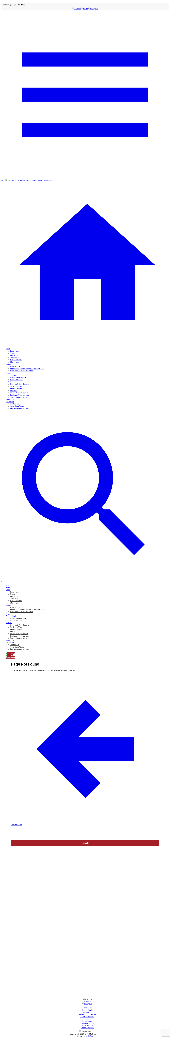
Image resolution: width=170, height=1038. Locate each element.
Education (14, 355)
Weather (13, 390)
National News (16, 360)
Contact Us (10, 401)
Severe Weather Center (19, 397)
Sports (8, 364)
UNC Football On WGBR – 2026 (21, 371)
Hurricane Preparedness (19, 395)
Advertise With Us (17, 406)
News (8, 349)
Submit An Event (16, 379)
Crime (12, 353)
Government (15, 357)
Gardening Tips (16, 386)
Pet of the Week (16, 388)
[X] (9, 655)
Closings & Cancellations (19, 384)
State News (14, 362)
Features (9, 382)
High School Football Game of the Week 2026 (27, 368)
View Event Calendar (18, 377)
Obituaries (9, 373)
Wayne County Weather (19, 393)
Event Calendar (11, 375)
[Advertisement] (85, 853)
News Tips (10, 399)
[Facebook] (10, 653)
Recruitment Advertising (19, 408)
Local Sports (15, 366)
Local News (14, 351)
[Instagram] (10, 657)
